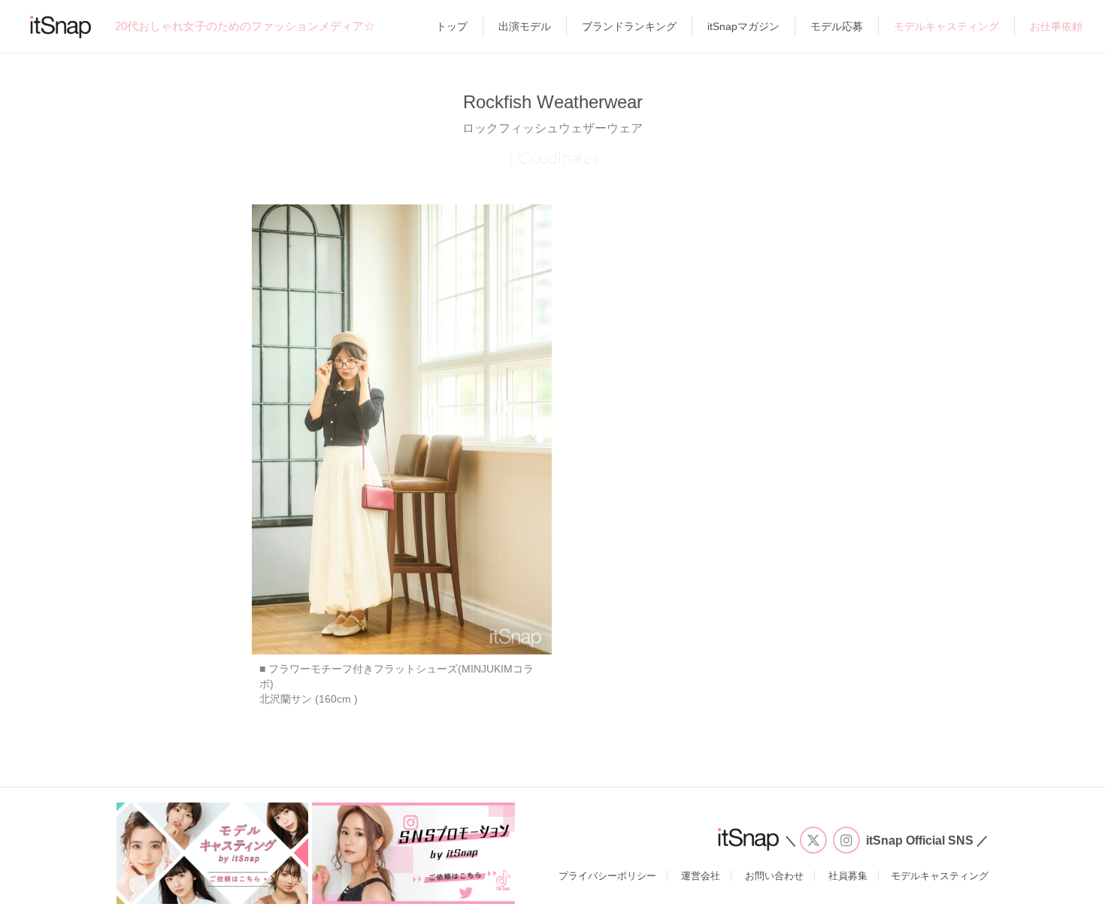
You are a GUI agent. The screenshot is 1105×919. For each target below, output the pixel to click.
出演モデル (524, 26)
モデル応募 (836, 26)
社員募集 (847, 875)
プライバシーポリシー (607, 875)
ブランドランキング (629, 26)
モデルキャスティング (946, 26)
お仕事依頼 (1056, 26)
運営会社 (700, 875)
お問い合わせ (774, 875)
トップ (452, 26)
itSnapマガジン (743, 26)
